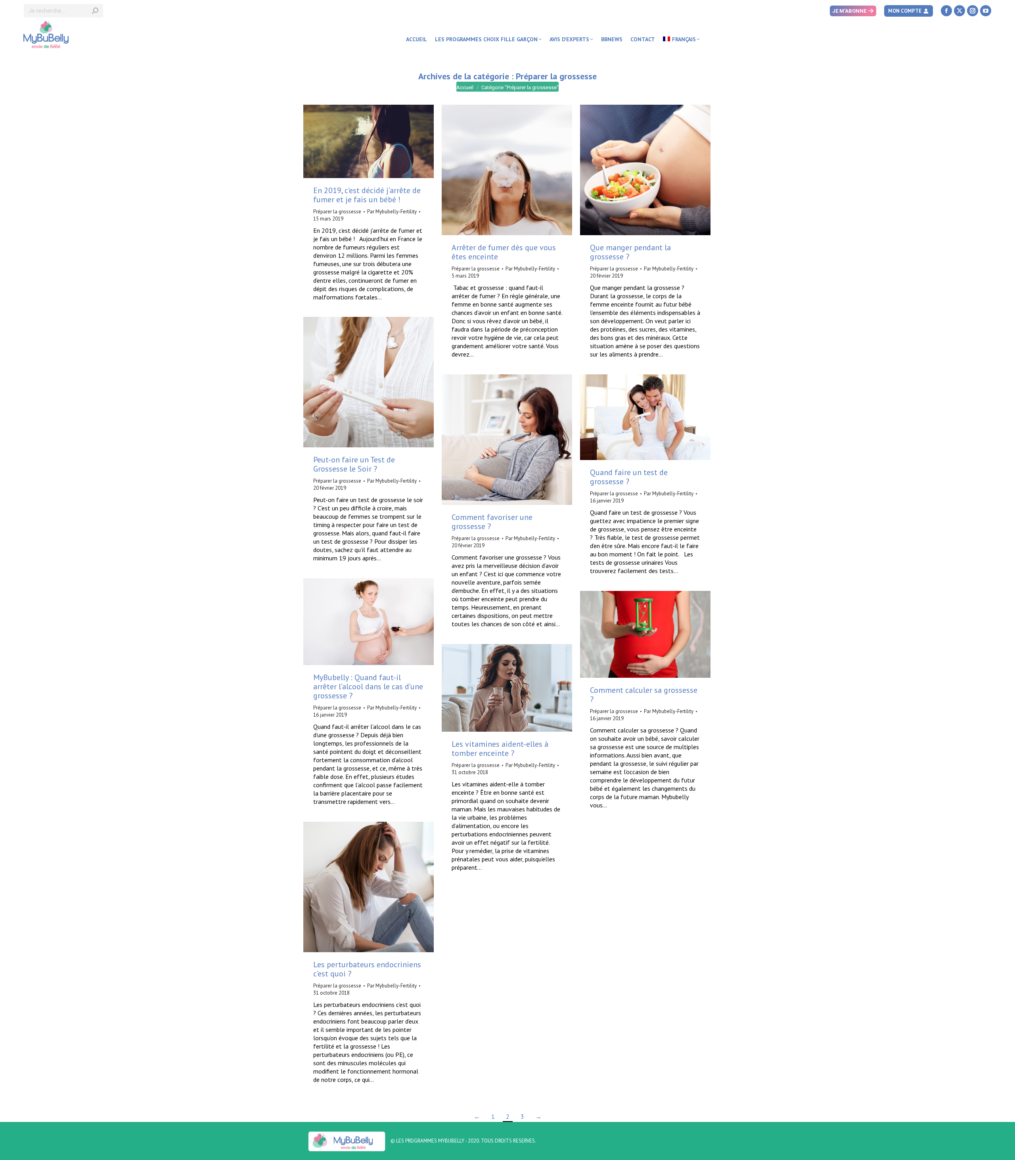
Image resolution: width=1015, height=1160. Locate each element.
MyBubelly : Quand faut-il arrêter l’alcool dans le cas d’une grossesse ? (368, 686)
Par (392, 211)
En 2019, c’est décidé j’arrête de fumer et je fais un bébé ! (367, 195)
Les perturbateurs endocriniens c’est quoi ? (367, 969)
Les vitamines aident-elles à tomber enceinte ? (500, 748)
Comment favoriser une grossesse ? (492, 521)
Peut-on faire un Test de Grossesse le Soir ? (354, 464)
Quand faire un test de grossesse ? (629, 477)
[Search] (95, 10)
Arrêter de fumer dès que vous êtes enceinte (504, 252)
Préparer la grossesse (337, 211)
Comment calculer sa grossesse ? (643, 694)
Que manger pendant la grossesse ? (630, 252)
